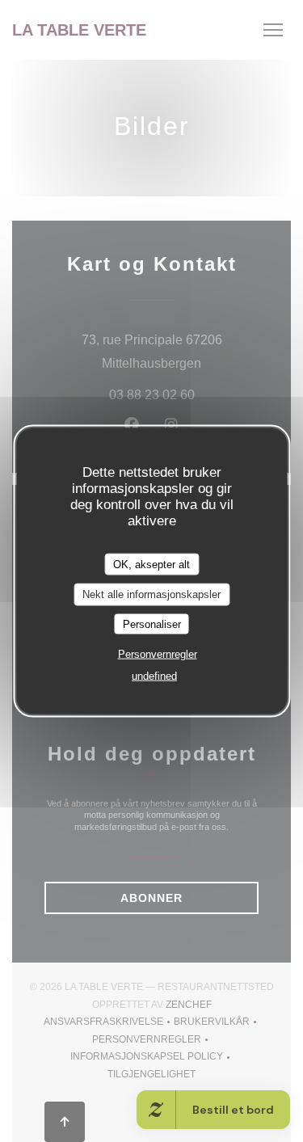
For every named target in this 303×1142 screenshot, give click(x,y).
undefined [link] (154, 676)
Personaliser (152, 623)
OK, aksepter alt (151, 564)
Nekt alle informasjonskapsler (151, 594)
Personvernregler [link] (157, 654)
